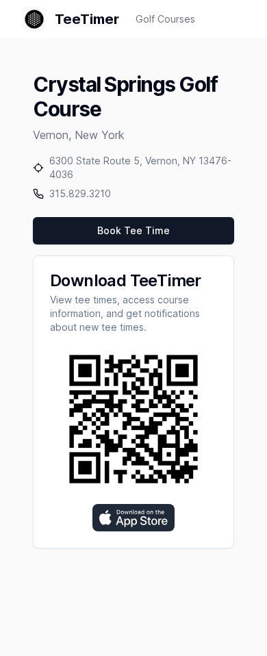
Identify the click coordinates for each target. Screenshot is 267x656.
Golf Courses (165, 19)
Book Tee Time (133, 230)
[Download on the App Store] (133, 517)
